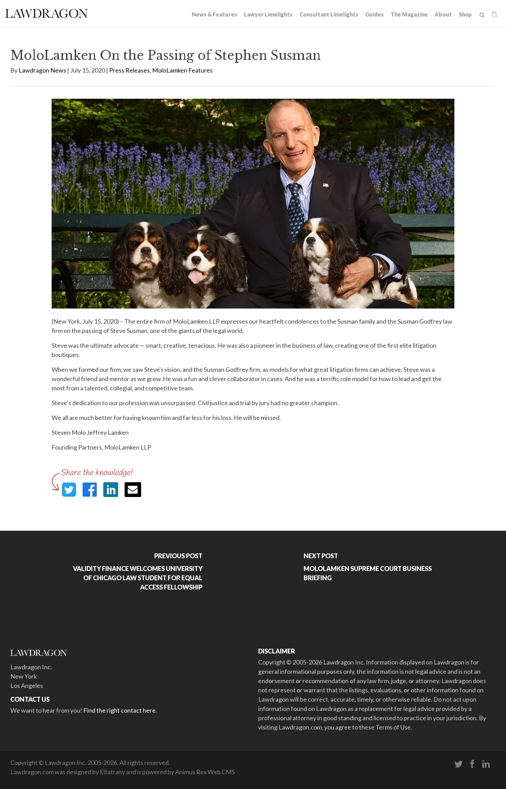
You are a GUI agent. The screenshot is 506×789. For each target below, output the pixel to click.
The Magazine (409, 14)
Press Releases (129, 70)
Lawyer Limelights (268, 14)
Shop (465, 14)
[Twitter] (458, 764)
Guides (374, 14)
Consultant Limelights (328, 14)
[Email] (133, 489)
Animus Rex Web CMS (205, 772)
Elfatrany (112, 772)
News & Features (214, 14)
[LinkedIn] (486, 764)
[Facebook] (472, 764)
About (443, 14)
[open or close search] (482, 15)
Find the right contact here (119, 710)
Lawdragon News (42, 70)
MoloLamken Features (182, 70)
